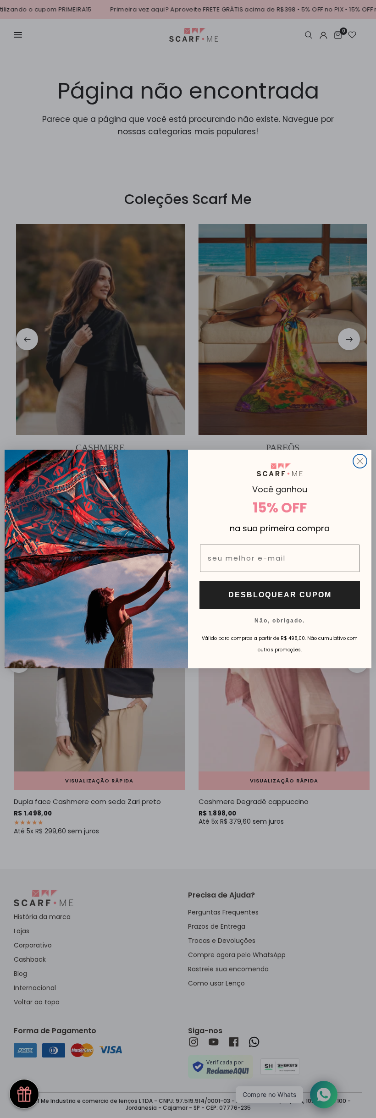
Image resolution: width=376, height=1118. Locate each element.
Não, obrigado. (279, 620)
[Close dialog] (360, 461)
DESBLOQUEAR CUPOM (280, 595)
